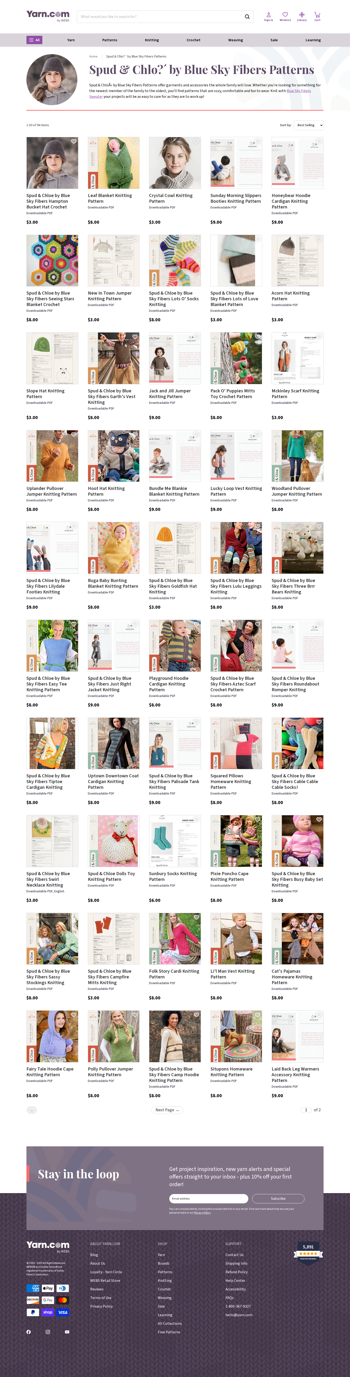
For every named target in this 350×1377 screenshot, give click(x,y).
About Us (97, 1263)
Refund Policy (236, 1272)
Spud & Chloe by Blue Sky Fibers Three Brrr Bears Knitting (293, 586)
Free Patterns (169, 1332)
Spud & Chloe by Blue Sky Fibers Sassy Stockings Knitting (48, 977)
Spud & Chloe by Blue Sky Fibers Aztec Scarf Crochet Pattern (233, 684)
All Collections (170, 1323)
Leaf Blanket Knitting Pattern (110, 198)
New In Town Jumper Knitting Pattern (110, 296)
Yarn (71, 40)
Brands (163, 1263)
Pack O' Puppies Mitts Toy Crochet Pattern (232, 394)
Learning (313, 40)
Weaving (235, 40)
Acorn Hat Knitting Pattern (291, 296)
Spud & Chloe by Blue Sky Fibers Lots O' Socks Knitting (174, 298)
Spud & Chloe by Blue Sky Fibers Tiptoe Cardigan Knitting (48, 781)
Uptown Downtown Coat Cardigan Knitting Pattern (113, 781)
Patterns (109, 40)
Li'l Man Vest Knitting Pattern (232, 974)
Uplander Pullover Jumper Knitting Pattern (51, 491)
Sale (274, 40)
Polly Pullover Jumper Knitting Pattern (110, 1072)
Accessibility (235, 1289)
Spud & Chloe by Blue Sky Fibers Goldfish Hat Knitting (173, 586)
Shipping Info (236, 1263)
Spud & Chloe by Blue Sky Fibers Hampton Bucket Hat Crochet (48, 201)
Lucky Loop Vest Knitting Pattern (236, 491)
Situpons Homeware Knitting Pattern (231, 1072)
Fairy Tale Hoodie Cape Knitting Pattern (50, 1072)
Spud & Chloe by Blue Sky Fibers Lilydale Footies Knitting (48, 586)
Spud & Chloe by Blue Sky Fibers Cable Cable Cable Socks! (295, 781)
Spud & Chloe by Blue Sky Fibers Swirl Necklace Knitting (48, 879)
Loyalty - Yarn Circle (106, 1272)
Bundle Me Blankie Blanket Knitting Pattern (174, 491)
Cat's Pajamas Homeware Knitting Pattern (292, 977)
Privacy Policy (202, 1213)
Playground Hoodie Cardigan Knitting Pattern (169, 684)
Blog (94, 1254)
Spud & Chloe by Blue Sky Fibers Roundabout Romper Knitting (295, 684)
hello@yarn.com (238, 1315)
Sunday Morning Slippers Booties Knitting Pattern (235, 198)
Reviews (97, 1289)
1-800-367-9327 (238, 1306)
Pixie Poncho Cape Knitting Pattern (229, 876)
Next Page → (167, 1110)
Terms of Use (100, 1297)
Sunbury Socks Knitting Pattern (173, 876)
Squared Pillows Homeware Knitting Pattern (230, 781)
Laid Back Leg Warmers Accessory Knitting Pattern (295, 1074)
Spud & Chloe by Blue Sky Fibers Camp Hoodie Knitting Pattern (174, 1074)
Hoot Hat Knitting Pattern (106, 491)
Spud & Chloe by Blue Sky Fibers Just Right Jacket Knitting (109, 684)
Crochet (193, 40)
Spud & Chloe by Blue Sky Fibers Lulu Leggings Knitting (236, 586)
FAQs (229, 1297)
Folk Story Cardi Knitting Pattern (174, 974)
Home (93, 56)
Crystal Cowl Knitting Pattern (171, 198)
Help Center (235, 1280)
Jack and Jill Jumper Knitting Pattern (170, 394)
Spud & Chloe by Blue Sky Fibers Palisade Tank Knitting (174, 781)
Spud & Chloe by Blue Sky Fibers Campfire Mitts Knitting (109, 977)
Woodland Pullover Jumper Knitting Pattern (297, 491)
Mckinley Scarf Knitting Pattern (295, 394)
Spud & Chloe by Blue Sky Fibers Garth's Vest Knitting (111, 396)
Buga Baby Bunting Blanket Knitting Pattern (113, 583)
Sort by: (286, 125)
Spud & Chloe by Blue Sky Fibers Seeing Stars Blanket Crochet (50, 298)
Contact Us (234, 1254)
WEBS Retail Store (105, 1280)
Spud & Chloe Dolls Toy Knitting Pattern (111, 876)
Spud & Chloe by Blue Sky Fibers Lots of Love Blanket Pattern (234, 298)
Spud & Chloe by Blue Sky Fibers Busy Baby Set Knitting (297, 879)
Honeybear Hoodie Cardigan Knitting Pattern (291, 201)
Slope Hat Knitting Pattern (45, 394)
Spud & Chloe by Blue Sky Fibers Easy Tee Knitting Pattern (48, 684)
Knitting (152, 40)
